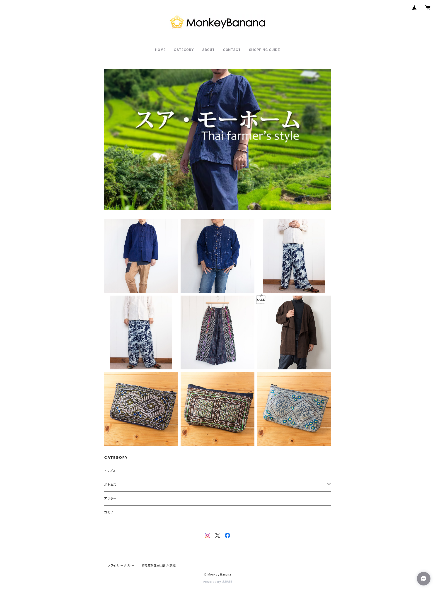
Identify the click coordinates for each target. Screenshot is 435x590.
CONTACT (232, 50)
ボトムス (110, 484)
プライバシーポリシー (121, 565)
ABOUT (208, 50)
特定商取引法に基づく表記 (159, 565)
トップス (110, 471)
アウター (110, 498)
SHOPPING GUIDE (264, 50)
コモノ (108, 512)
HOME (160, 50)
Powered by (212, 581)
